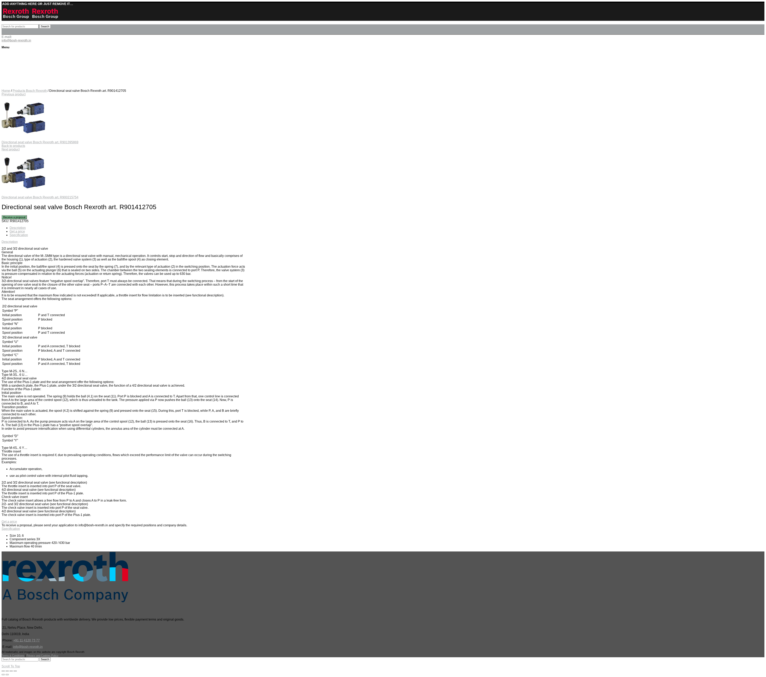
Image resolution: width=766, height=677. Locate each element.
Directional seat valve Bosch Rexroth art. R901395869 (40, 142)
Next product (11, 149)
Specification (19, 235)
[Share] (7, 671)
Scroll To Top (11, 666)
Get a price (17, 231)
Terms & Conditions (13, 655)
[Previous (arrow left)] (3, 674)
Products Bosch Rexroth (30, 90)
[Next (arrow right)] (7, 674)
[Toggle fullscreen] (11, 671)
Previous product (14, 94)
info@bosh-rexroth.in (28, 646)
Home (6, 90)
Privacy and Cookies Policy (42, 655)
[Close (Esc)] (3, 671)
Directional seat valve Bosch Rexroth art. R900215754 (40, 197)
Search (45, 26)
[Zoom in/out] (15, 671)
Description (18, 228)
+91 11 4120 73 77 (26, 640)
